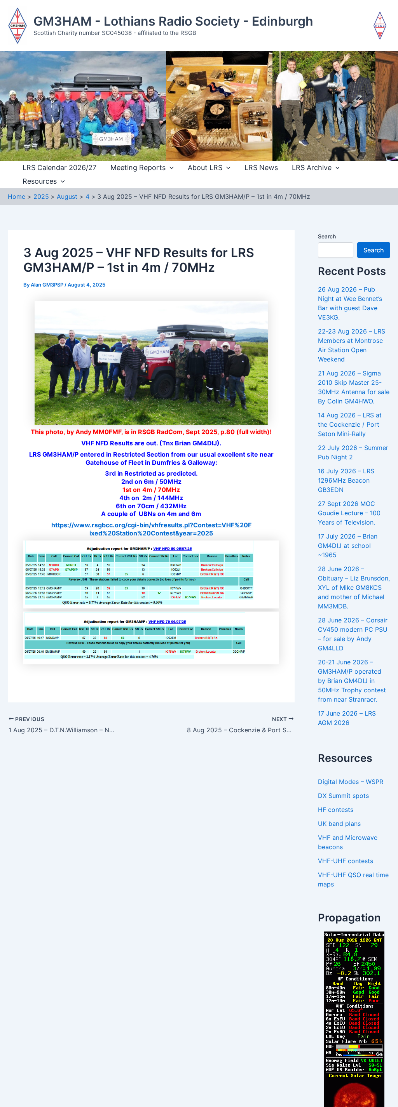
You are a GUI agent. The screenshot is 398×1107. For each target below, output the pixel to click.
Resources (40, 181)
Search (327, 236)
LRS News (261, 167)
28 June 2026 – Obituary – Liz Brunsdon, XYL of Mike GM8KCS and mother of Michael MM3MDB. (354, 587)
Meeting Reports (138, 167)
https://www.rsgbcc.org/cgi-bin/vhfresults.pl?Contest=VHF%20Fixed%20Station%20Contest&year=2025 (151, 529)
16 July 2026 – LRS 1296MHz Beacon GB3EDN (346, 480)
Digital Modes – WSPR (350, 782)
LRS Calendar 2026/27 (59, 167)
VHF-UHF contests (345, 861)
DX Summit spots (343, 795)
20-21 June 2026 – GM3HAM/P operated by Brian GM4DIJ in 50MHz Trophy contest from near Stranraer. (352, 680)
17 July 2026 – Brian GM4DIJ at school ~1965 (347, 545)
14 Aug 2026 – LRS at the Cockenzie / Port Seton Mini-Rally (350, 424)
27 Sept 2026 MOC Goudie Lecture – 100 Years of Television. (349, 513)
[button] (170, 168)
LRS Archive (312, 167)
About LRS (205, 167)
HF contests (335, 809)
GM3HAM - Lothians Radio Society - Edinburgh (173, 21)
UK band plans (339, 823)
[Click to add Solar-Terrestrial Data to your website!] (354, 1033)
